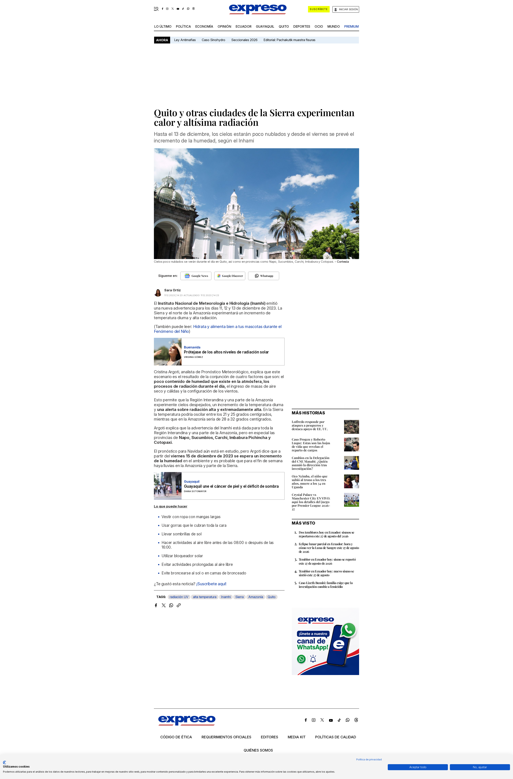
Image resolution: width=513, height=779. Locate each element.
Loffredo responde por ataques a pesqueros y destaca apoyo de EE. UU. (310, 425)
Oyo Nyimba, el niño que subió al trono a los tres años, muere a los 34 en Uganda (309, 481)
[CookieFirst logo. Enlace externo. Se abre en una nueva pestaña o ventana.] (4, 762)
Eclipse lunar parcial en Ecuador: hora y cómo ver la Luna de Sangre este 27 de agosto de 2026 (329, 548)
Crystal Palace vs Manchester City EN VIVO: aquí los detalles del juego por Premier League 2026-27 (311, 501)
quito (284, 26)
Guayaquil (265, 26)
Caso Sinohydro (213, 40)
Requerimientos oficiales (226, 737)
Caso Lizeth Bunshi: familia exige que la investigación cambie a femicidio (325, 585)
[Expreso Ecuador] (186, 724)
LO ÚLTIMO (163, 26)
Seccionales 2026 (244, 40)
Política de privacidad (369, 759)
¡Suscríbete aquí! (211, 583)
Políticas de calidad (335, 737)
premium (351, 26)
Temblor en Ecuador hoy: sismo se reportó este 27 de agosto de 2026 (327, 561)
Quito (272, 597)
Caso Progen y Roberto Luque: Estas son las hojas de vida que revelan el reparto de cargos (311, 444)
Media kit (297, 737)
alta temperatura (204, 597)
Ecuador (243, 26)
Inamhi (226, 597)
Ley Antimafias (185, 40)
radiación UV (179, 597)
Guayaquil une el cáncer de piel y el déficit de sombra (231, 486)
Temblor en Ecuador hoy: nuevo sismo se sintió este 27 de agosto (326, 573)
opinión (224, 26)
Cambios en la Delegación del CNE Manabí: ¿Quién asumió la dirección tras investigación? (310, 463)
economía (204, 26)
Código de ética (176, 737)
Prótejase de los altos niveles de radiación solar (226, 352)
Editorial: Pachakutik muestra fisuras (290, 40)
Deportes (301, 26)
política (183, 26)
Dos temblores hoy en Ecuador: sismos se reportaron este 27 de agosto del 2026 (326, 534)
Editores (269, 737)
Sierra (239, 597)
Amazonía (255, 597)
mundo (333, 26)
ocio (319, 26)
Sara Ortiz (172, 290)
